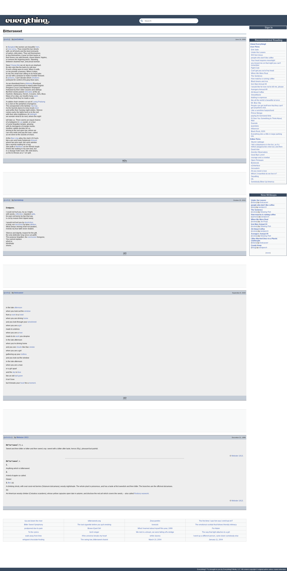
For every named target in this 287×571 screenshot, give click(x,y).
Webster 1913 (22, 437)
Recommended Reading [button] (268, 40)
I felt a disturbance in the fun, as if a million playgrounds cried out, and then (267, 146)
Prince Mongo (256, 113)
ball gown (19, 376)
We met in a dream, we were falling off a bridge (155, 532)
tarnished (19, 224)
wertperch (263, 207)
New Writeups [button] (269, 195)
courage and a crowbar (260, 157)
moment (32, 383)
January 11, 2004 (216, 540)
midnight (33, 114)
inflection (19, 214)
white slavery (155, 536)
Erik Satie (255, 50)
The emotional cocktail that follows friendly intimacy (216, 525)
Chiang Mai (15, 65)
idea (253, 207)
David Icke (255, 149)
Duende (254, 123)
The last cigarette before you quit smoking (94, 525)
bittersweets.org (94, 521)
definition (8, 437)
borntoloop (18, 200)
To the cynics (33, 532)
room (14, 315)
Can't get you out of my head (262, 71)
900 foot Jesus (257, 55)
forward (34, 140)
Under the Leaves (258, 52)
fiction (254, 202)
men (37, 47)
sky (14, 372)
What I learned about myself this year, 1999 (155, 528)
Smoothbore (256, 95)
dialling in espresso (259, 97)
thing (254, 248)
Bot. (9, 483)
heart (22, 383)
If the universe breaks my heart (94, 536)
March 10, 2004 (155, 540)
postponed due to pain (33, 528)
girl (20, 325)
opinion (255, 217)
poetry (6, 39)
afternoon (18, 308)
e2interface (255, 166)
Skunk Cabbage (257, 142)
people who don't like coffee (262, 58)
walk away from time (33, 536)
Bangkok (11, 47)
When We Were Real (259, 73)
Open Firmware (257, 160)
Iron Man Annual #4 (259, 84)
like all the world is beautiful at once (265, 100)
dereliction (29, 222)
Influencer (255, 129)
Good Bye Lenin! (258, 155)
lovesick (155, 525)
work (17, 336)
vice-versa (12, 49)
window (27, 311)
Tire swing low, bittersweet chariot (94, 540)
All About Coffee (257, 92)
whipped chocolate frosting (33, 540)
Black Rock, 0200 (258, 131)
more (268, 253)
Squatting (255, 176)
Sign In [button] (269, 27)
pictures (11, 78)
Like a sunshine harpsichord (262, 110)
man (21, 333)
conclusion (32, 237)
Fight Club (255, 68)
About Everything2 (258, 44)
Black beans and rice (259, 81)
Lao (21, 122)
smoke (32, 347)
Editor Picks (255, 139)
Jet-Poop (264, 222)
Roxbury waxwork (141, 493)
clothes (24, 354)
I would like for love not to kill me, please (267, 87)
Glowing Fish (265, 212)
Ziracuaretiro (155, 521)
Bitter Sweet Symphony (33, 525)
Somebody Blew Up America (262, 182)
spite (33, 214)
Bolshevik (255, 163)
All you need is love (259, 171)
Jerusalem (255, 168)
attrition (33, 224)
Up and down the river (33, 521)
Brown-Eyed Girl (94, 528)
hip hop (34, 106)
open (36, 96)
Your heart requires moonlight (263, 60)
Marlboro (19, 147)
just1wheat (18, 39)
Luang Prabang (38, 102)
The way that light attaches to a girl (216, 532)
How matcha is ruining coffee (262, 79)
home (25, 318)
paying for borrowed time (261, 116)
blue (19, 372)
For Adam (216, 528)
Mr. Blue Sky (256, 103)
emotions (35, 78)
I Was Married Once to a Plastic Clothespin (264, 240)
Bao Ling (14, 138)
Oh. (252, 179)
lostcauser (18, 293)
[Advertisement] (143, 7)
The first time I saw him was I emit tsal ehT (216, 521)
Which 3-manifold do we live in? (264, 174)
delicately (28, 92)
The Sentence (256, 76)
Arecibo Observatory (259, 152)
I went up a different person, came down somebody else (215, 536)
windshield (32, 322)
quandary (255, 126)
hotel (22, 315)
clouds (19, 347)
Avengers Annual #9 (259, 89)
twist (37, 108)
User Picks (255, 47)
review (254, 212)
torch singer (94, 532)
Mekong (29, 83)
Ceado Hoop (256, 245)
